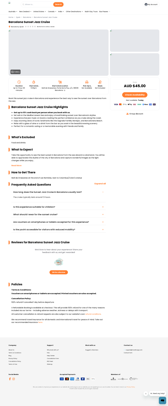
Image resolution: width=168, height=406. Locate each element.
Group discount (136, 113)
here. (40, 322)
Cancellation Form (53, 358)
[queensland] (134, 379)
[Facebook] (10, 379)
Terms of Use (13, 364)
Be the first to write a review (46, 27)
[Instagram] (13, 379)
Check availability (135, 94)
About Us (11, 350)
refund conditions (93, 314)
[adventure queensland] (123, 379)
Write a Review (58, 272)
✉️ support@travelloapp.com (133, 350)
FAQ (48, 353)
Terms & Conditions (15, 353)
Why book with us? (53, 350)
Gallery (17, 72)
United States (38, 11)
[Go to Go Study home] (14, 4)
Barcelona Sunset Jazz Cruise (45, 17)
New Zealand (24, 11)
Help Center (51, 356)
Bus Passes (103, 11)
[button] (64, 90)
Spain (18, 17)
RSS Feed (50, 361)
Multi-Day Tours (91, 11)
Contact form (128, 353)
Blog (10, 356)
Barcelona (27, 17)
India (60, 11)
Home (11, 17)
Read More (16, 165)
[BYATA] (113, 379)
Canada (51, 11)
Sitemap (49, 364)
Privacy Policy (13, 358)
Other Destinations (73, 11)
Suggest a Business (91, 350)
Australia (12, 11)
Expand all (100, 183)
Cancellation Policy (15, 361)
